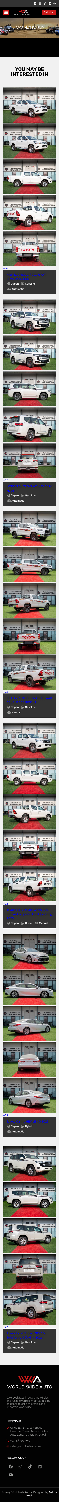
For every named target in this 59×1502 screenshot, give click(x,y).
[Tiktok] (45, 3)
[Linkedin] (50, 3)
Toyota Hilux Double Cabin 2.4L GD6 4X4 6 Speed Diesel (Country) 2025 (29, 914)
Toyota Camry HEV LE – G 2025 (28, 1121)
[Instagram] (40, 3)
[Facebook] (35, 3)
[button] (6, 12)
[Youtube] (55, 3)
